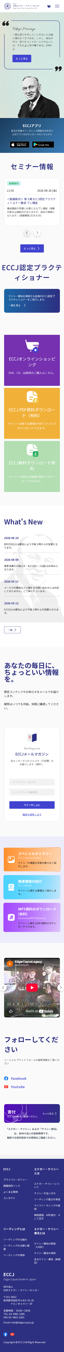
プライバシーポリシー (15, 1179)
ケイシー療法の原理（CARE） (45, 1245)
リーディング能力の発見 (47, 1199)
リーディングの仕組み (15, 1239)
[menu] (57, 6)
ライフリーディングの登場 (47, 1207)
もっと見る (22, 58)
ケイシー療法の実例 (45, 1253)
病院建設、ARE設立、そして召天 (47, 1216)
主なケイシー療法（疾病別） (47, 1260)
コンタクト (9, 1198)
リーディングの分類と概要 (16, 1247)
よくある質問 (10, 1192)
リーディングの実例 (14, 1255)
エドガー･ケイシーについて (46, 1185)
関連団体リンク (11, 1185)
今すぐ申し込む (32, 805)
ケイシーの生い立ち (45, 1193)
